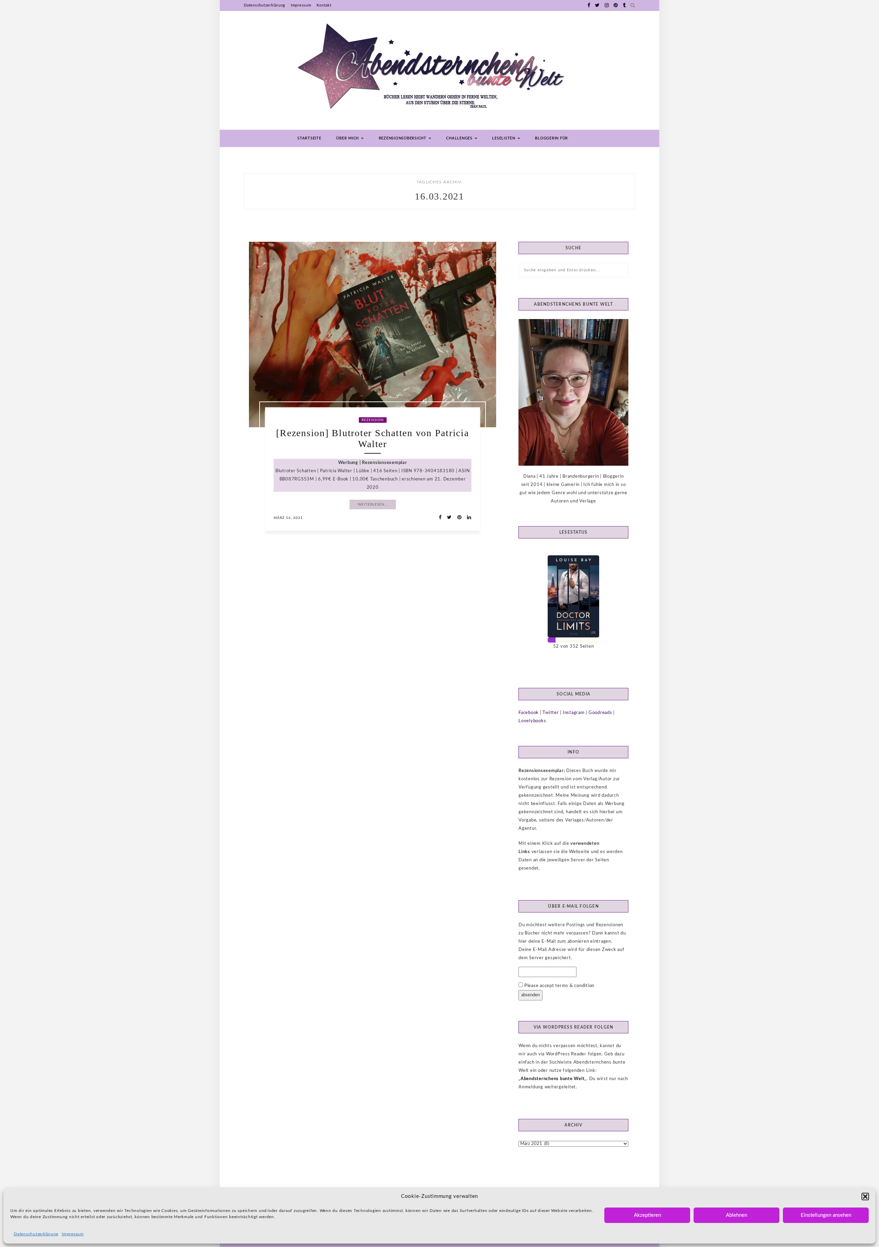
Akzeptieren (647, 1215)
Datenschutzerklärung (36, 1234)
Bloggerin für (551, 138)
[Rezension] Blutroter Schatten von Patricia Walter (372, 438)
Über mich (348, 138)
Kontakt (324, 5)
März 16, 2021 (288, 518)
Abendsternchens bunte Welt (553, 1079)
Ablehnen (736, 1215)
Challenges (459, 138)
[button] (865, 1196)
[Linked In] (467, 518)
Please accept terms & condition (558, 986)
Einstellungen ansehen (826, 1215)
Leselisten (504, 138)
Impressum (73, 1234)
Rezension (373, 420)
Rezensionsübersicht (403, 138)
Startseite (309, 138)
